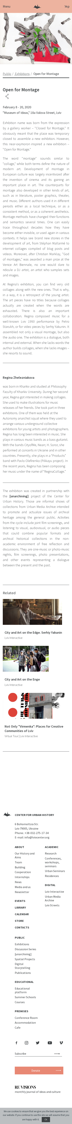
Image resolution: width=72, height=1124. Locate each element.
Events (20, 901)
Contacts (22, 927)
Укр (67, 6)
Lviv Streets (52, 905)
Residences (52, 876)
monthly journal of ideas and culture (38, 1091)
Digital (50, 885)
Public (20, 937)
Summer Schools (25, 997)
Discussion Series (25, 949)
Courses (20, 1002)
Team (18, 862)
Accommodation (25, 1022)
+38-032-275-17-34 (37, 833)
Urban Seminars (55, 871)
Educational (24, 982)
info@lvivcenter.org (36, 837)
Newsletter (22, 892)
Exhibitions (22, 944)
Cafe (17, 1027)
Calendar (22, 914)
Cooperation (23, 872)
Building (20, 867)
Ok (45, 1119)
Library (20, 907)
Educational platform (22, 990)
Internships (22, 877)
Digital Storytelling (22, 966)
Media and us (23, 887)
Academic (52, 847)
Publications (23, 973)
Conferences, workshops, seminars (53, 862)
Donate (35, 1070)
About (19, 847)
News (18, 882)
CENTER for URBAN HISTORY (34, 814)
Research (50, 853)
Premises (21, 1011)
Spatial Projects (25, 959)
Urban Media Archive (53, 898)
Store (19, 921)
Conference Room (26, 1018)
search (57, 1053)
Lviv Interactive (54, 891)
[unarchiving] (23, 954)
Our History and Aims (25, 855)
